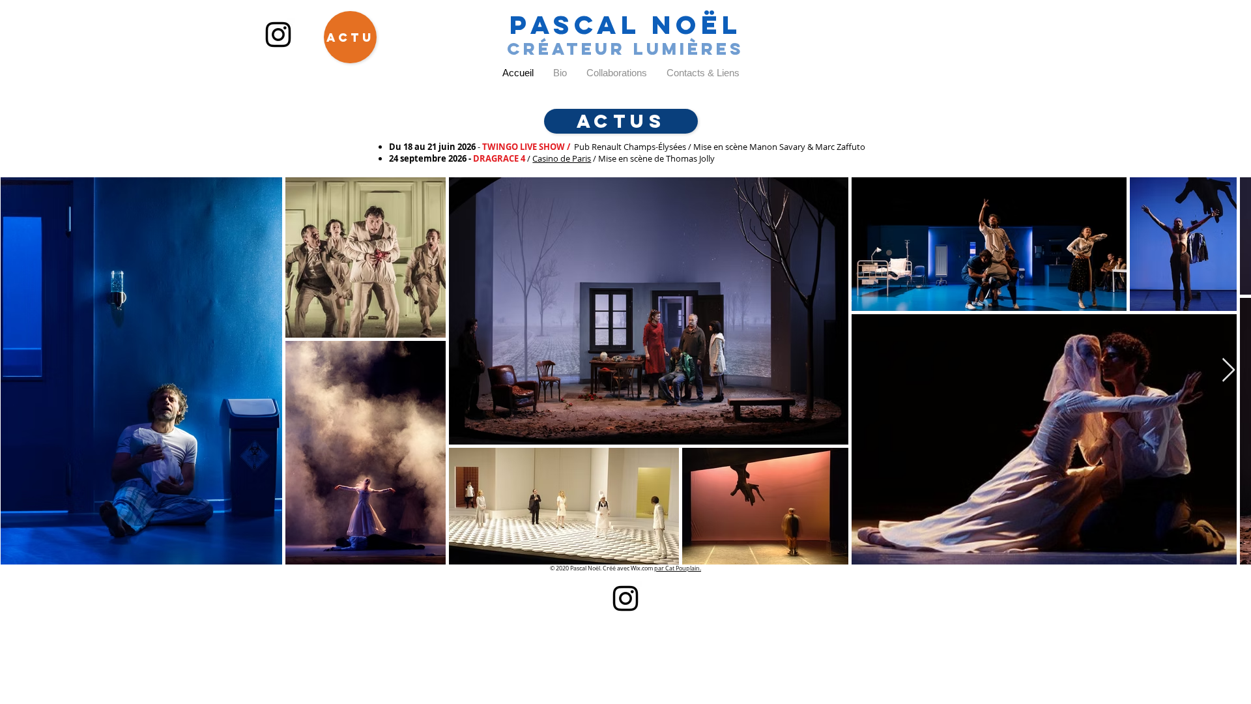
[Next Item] (1228, 370)
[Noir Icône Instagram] (278, 34)
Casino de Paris (561, 158)
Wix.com (642, 568)
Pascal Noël (626, 24)
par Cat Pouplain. (677, 568)
